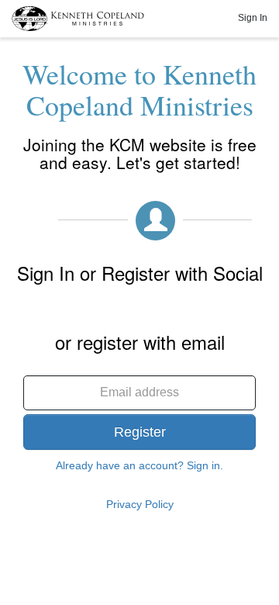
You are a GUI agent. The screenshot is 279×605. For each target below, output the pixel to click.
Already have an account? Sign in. (139, 465)
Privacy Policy (140, 504)
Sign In (252, 17)
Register (140, 432)
